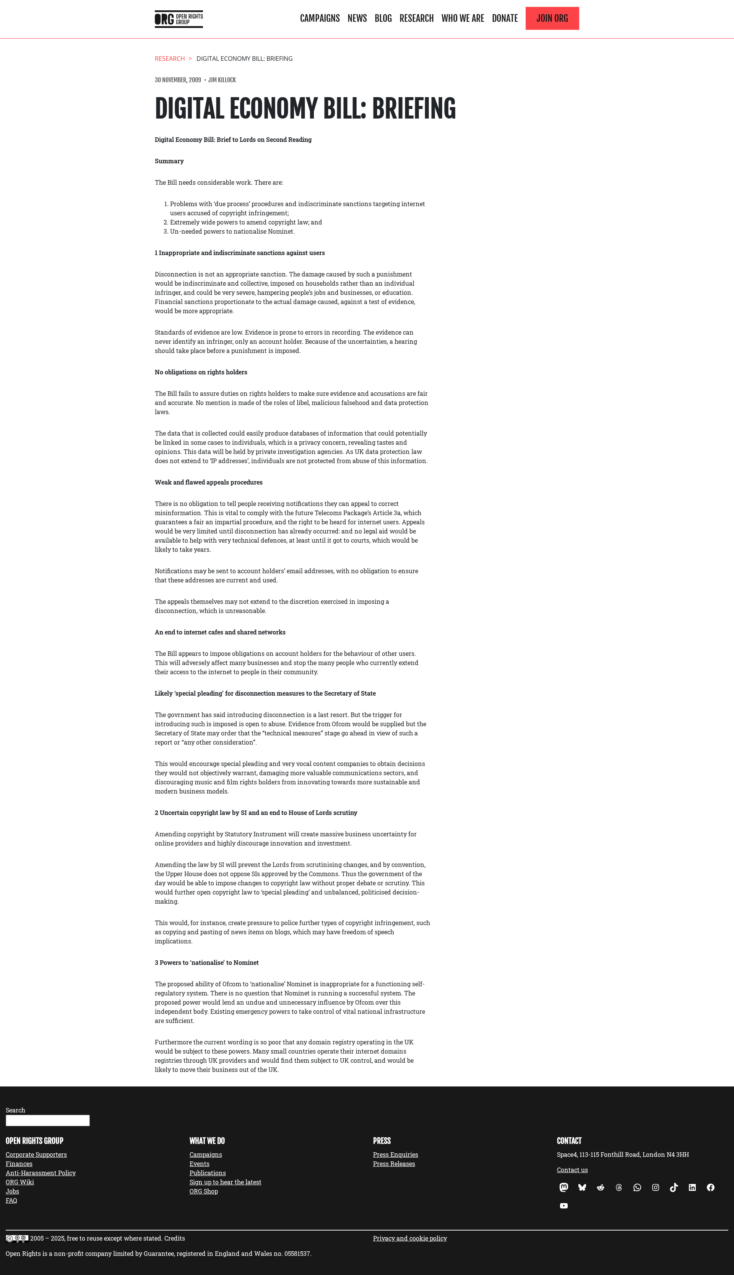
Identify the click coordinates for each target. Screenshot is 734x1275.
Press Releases (394, 1164)
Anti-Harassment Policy (41, 1173)
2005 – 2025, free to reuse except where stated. (96, 1238)
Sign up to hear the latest (225, 1182)
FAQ (11, 1200)
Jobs (12, 1191)
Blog (383, 18)
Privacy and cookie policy (410, 1238)
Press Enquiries (395, 1154)
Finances (19, 1164)
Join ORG (552, 18)
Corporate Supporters (36, 1154)
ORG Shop (204, 1191)
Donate (505, 18)
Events (199, 1164)
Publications (208, 1173)
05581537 (297, 1253)
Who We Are (463, 18)
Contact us (572, 1170)
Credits (174, 1238)
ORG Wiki (20, 1182)
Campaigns (320, 18)
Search (15, 1110)
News (357, 18)
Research (416, 18)
